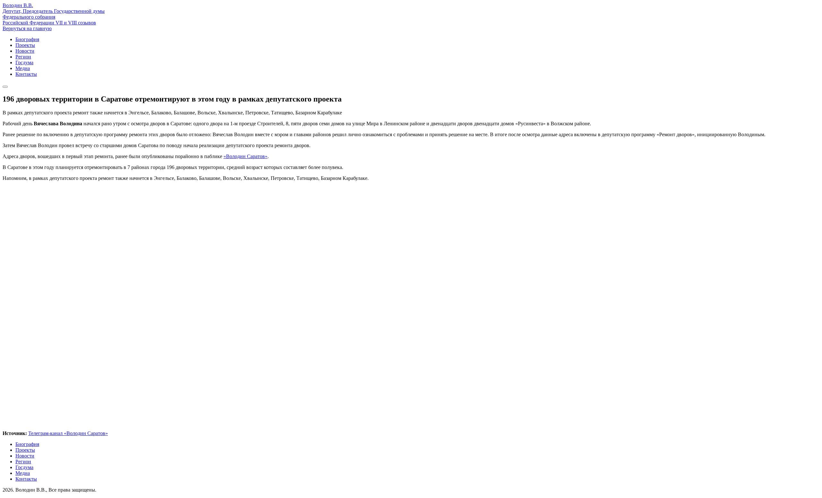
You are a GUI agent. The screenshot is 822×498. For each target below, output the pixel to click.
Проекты (25, 45)
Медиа (22, 68)
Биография (27, 39)
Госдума (24, 62)
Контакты (26, 74)
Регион (23, 56)
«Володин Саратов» (245, 156)
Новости (24, 51)
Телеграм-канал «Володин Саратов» (68, 433)
